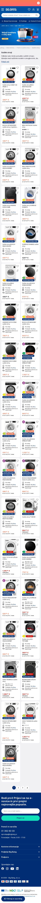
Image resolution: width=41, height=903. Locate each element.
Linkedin (17, 868)
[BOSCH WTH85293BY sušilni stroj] (30, 321)
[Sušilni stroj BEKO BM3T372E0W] (10, 282)
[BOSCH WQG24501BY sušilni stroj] (10, 598)
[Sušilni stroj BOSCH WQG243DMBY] (10, 166)
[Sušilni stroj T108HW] (30, 517)
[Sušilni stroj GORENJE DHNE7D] (30, 205)
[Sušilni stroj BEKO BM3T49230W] (30, 85)
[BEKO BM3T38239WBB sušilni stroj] (10, 399)
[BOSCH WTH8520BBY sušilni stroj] (10, 722)
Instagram (7, 868)
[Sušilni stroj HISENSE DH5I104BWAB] (30, 557)
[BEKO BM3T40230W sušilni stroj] (30, 166)
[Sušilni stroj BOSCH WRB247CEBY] (30, 438)
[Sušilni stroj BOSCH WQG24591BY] (30, 399)
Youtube (12, 868)
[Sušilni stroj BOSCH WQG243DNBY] (10, 639)
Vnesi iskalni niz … (17, 15)
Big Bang (13, 91)
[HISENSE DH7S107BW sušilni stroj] (10, 321)
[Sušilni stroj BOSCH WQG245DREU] (10, 763)
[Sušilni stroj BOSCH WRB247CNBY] (30, 360)
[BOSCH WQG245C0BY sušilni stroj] (10, 438)
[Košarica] (38, 9)
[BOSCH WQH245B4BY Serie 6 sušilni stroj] (30, 477)
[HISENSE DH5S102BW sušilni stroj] (10, 360)
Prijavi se (20, 818)
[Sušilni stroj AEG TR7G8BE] (30, 639)
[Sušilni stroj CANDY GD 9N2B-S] (10, 85)
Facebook (2, 868)
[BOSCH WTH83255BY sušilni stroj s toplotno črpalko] (10, 126)
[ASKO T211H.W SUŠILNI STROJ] (10, 557)
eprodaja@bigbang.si (9, 834)
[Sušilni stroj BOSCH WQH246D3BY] (10, 477)
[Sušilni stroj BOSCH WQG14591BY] (10, 244)
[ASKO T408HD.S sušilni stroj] (10, 680)
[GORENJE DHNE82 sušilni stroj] (30, 244)
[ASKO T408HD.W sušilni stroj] (30, 722)
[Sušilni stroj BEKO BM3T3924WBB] (10, 517)
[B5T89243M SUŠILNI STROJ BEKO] (30, 680)
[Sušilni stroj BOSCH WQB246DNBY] (30, 282)
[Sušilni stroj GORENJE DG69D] (30, 598)
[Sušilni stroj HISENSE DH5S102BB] (10, 205)
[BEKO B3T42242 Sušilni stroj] (30, 126)
